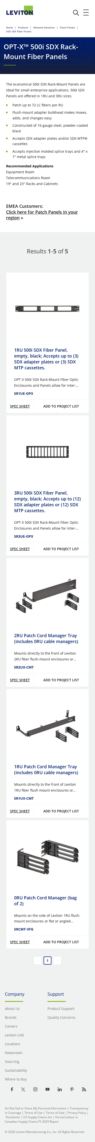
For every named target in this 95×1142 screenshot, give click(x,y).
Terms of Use (33, 1113)
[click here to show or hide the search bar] (76, 13)
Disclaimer (13, 1117)
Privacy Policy (77, 1113)
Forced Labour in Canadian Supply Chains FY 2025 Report (41, 1119)
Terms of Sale (55, 1113)
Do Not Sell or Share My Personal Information (35, 1108)
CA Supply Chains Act (37, 1117)
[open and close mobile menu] (86, 12)
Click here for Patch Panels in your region (42, 215)
